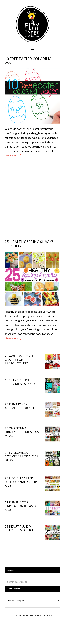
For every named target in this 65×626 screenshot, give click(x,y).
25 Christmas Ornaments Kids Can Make (22, 431)
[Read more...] (13, 155)
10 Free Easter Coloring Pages (28, 60)
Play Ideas (32, 24)
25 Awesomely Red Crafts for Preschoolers (19, 359)
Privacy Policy (43, 615)
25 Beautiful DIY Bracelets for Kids (20, 528)
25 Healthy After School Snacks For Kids (21, 481)
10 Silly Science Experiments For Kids (22, 381)
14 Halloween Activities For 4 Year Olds (22, 456)
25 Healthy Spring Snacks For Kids (29, 243)
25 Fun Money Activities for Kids (20, 406)
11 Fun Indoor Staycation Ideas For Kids (22, 505)
